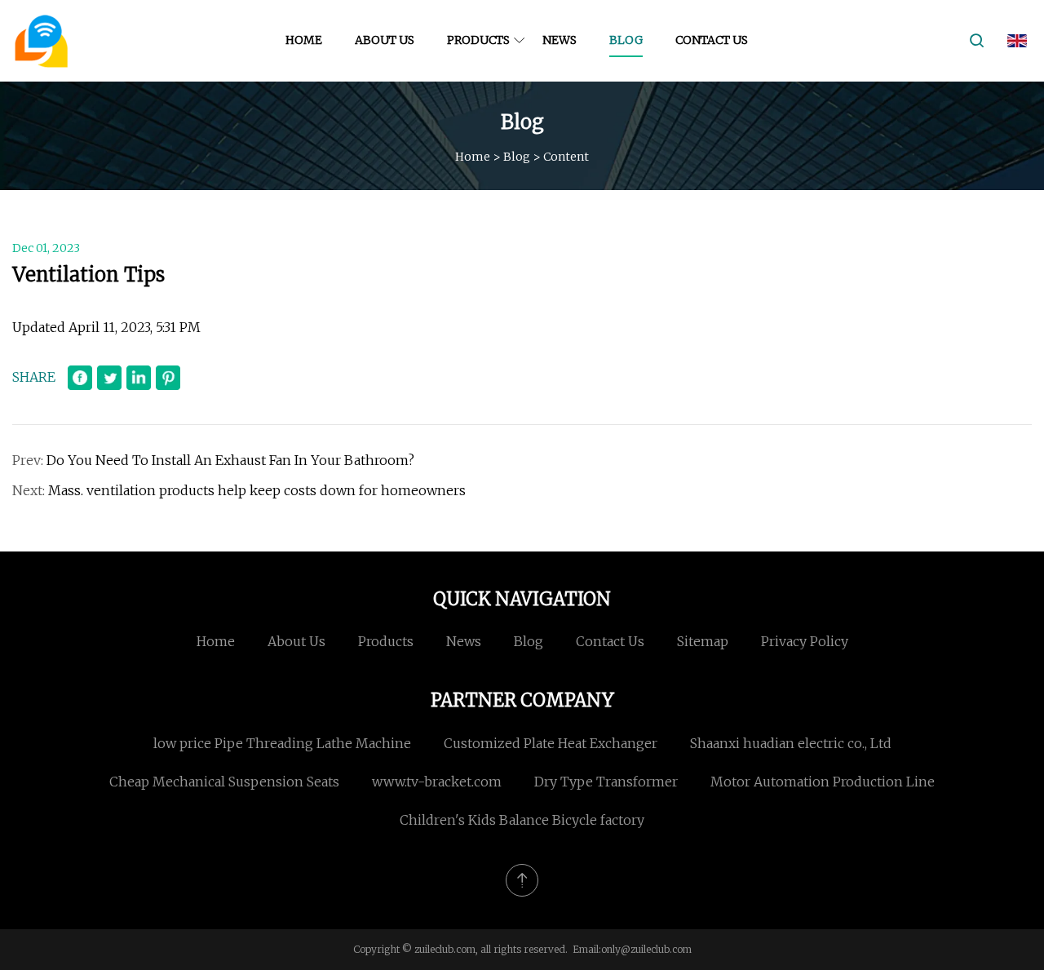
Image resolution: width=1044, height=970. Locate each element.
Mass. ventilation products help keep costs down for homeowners (257, 490)
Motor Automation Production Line (822, 781)
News (559, 40)
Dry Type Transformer (606, 781)
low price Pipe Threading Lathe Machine (282, 743)
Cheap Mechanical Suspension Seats (224, 781)
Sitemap (702, 641)
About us (384, 40)
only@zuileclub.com (646, 949)
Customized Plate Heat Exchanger (550, 743)
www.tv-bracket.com (437, 781)
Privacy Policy (804, 641)
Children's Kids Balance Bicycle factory (522, 820)
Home (303, 40)
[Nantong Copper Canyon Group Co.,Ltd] (40, 41)
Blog (626, 40)
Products (478, 40)
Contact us (711, 40)
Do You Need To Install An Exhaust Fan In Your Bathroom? (230, 460)
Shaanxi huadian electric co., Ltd (790, 743)
